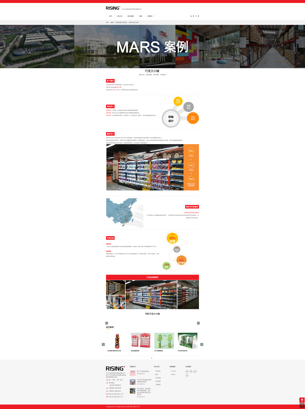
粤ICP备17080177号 (133, 407)
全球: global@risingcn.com (116, 394)
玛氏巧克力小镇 (182, 350)
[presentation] (106, 323)
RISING (173, 374)
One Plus (173, 371)
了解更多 (158, 384)
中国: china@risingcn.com (115, 397)
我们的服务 (131, 16)
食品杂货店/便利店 (121, 22)
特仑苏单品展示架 (159, 350)
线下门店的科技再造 (143, 371)
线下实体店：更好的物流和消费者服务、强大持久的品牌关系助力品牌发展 (144, 391)
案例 (140, 16)
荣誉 (156, 374)
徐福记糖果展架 (112, 350)
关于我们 (158, 371)
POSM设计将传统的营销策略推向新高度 (144, 381)
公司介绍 (119, 16)
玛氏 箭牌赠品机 (135, 350)
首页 (110, 16)
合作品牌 (158, 381)
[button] (151, 358)
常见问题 (158, 378)
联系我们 (150, 16)
